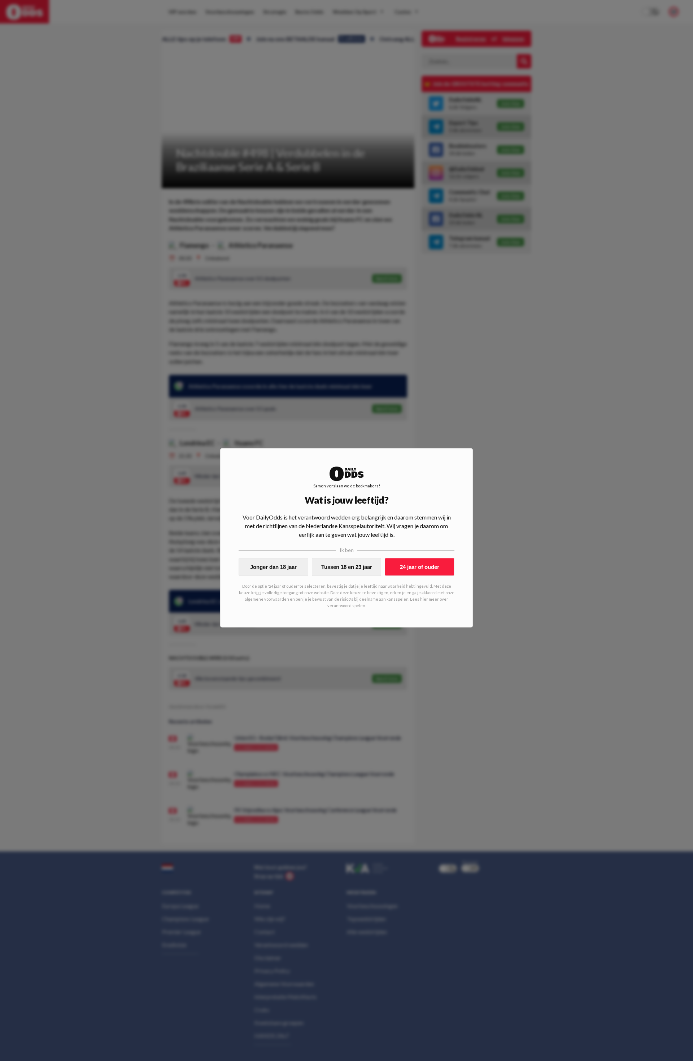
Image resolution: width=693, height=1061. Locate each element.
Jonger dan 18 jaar (273, 567)
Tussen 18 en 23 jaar (346, 567)
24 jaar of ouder (419, 567)
